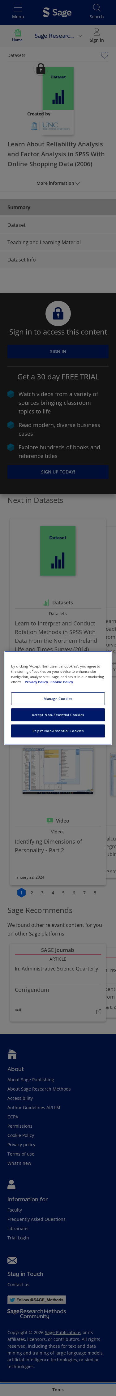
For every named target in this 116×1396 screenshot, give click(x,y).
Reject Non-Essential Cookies (58, 730)
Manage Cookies (58, 698)
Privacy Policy (37, 682)
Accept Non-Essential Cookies (58, 714)
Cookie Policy (61, 682)
